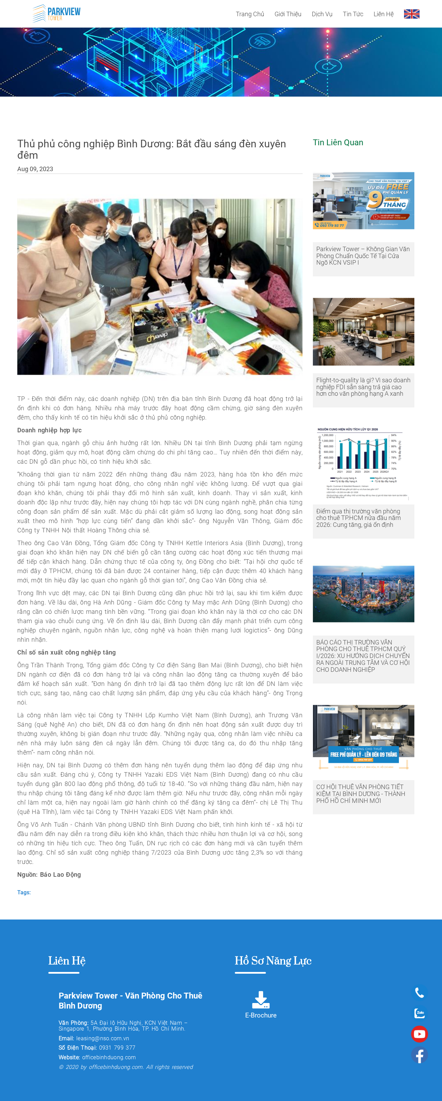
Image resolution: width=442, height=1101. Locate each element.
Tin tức (353, 14)
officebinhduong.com (109, 1057)
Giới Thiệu (288, 14)
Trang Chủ (250, 14)
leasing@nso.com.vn (102, 1038)
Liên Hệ (384, 14)
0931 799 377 (117, 1047)
